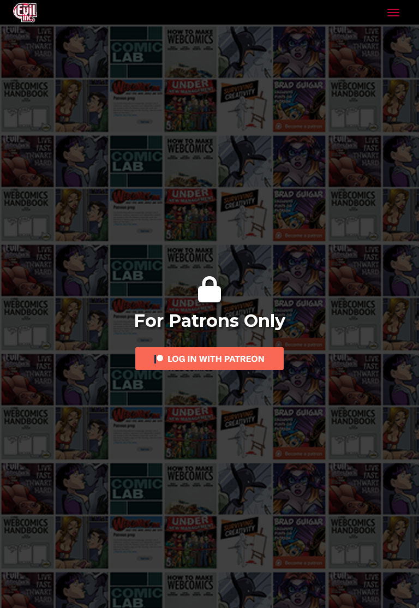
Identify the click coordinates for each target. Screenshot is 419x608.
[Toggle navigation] (393, 12)
